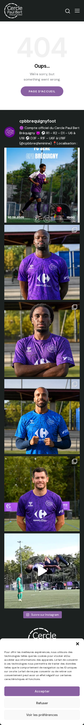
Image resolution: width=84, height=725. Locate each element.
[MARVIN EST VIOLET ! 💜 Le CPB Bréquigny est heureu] (42, 416)
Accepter (42, 691)
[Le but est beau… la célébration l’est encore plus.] (42, 570)
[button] (77, 644)
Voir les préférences (42, 715)
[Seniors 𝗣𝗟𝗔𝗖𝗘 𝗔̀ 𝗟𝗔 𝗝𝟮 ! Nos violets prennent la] (42, 185)
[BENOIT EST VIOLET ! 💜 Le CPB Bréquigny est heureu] (42, 493)
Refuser (42, 703)
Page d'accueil (42, 91)
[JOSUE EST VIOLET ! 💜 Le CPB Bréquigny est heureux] (42, 262)
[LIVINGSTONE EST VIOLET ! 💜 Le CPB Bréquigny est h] (42, 339)
